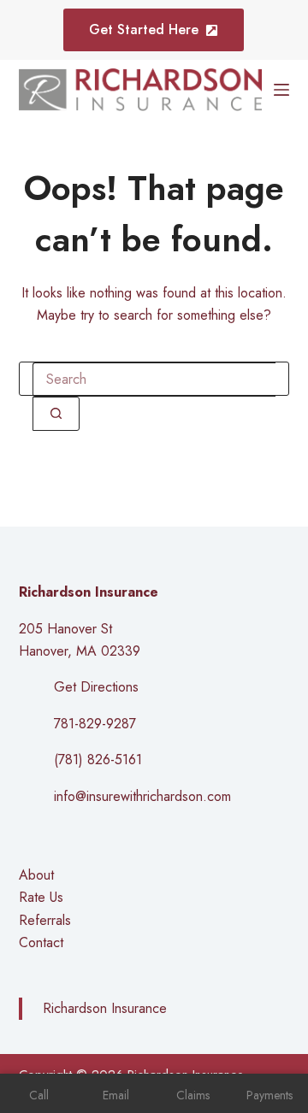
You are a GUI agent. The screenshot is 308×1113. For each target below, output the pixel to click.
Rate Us (41, 897)
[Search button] (56, 414)
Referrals (45, 920)
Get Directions (96, 687)
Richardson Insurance (105, 1008)
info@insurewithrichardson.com (142, 796)
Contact (41, 942)
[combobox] (154, 379)
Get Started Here (143, 29)
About (36, 875)
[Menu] (281, 89)
